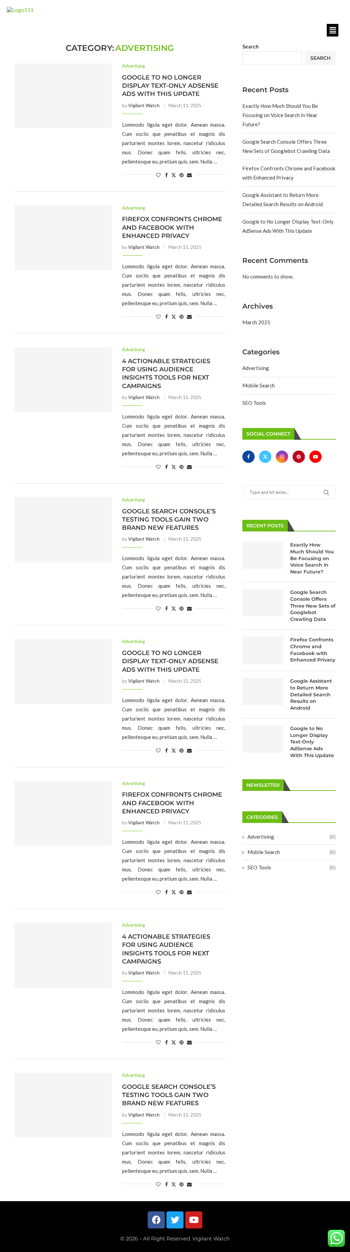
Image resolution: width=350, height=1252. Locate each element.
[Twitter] (265, 456)
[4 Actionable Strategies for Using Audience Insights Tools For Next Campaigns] (63, 379)
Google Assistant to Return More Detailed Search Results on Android (311, 694)
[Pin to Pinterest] (181, 175)
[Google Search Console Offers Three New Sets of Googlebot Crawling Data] (262, 602)
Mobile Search (258, 385)
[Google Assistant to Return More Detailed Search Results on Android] (262, 691)
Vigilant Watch (144, 105)
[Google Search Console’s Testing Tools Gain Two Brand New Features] (63, 529)
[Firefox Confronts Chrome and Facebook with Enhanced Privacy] (63, 237)
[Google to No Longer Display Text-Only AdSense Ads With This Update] (63, 95)
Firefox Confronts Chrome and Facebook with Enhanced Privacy (172, 227)
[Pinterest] (299, 456)
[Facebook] (249, 456)
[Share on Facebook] (166, 175)
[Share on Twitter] (173, 175)
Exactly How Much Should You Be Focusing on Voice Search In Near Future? (280, 115)
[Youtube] (315, 456)
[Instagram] (282, 456)
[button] (332, 30)
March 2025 (256, 322)
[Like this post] (158, 175)
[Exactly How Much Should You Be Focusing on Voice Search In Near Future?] (262, 555)
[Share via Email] (189, 175)
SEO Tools (254, 403)
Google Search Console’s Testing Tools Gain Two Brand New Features (169, 520)
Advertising (255, 368)
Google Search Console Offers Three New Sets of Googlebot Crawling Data (312, 605)
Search (250, 46)
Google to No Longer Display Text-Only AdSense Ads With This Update (170, 86)
